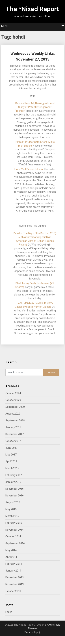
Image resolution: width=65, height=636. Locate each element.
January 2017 (13, 481)
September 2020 (15, 406)
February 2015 (13, 522)
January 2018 (13, 427)
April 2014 (11, 557)
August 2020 (12, 413)
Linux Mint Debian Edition (28, 169)
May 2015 (11, 509)
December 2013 (14, 577)
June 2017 (11, 447)
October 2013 (13, 591)
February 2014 (13, 563)
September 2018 (15, 420)
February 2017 (13, 475)
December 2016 (14, 488)
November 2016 (14, 495)
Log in (8, 611)
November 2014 (14, 529)
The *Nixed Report (32, 9)
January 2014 (13, 570)
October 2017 (13, 441)
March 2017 (12, 468)
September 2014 (15, 543)
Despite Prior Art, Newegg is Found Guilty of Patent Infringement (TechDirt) (35, 107)
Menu (4, 26)
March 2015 (12, 516)
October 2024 (13, 393)
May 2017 (11, 454)
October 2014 (13, 536)
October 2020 (13, 400)
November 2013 (14, 584)
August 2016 (12, 502)
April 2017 (11, 461)
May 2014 (11, 550)
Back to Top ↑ (32, 632)
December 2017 (14, 434)
